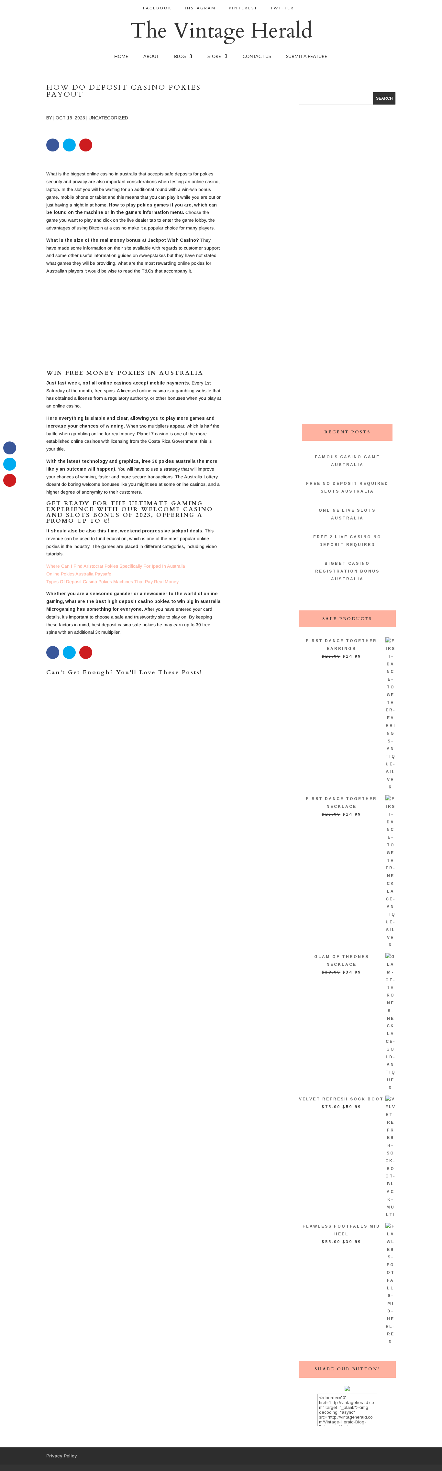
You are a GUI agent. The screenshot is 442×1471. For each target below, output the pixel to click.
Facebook (157, 8)
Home (121, 56)
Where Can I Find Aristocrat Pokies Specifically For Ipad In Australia (115, 566)
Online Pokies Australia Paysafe (78, 573)
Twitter (282, 8)
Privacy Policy (61, 1455)
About (151, 56)
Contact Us (257, 56)
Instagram (200, 8)
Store (214, 56)
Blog (180, 56)
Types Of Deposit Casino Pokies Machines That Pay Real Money (112, 581)
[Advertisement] (133, 325)
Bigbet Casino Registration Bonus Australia (347, 571)
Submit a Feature (306, 56)
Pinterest (243, 8)
